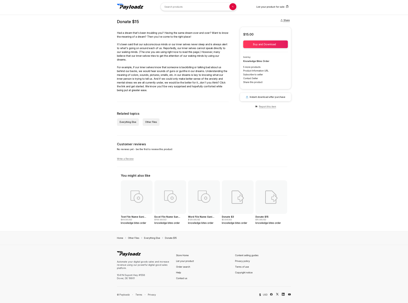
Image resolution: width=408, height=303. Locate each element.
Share (287, 20)
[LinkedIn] (283, 294)
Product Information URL (256, 70)
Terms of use (242, 266)
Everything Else (128, 121)
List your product (185, 261)
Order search (183, 266)
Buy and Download (265, 44)
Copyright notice (244, 272)
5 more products (252, 67)
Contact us (181, 278)
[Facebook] (271, 294)
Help (178, 272)
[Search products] (232, 6)
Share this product (252, 82)
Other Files (151, 121)
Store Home (182, 255)
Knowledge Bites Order (256, 61)
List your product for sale (270, 6)
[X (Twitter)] (277, 294)
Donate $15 (171, 238)
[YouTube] (289, 294)
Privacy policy (242, 261)
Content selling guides (247, 255)
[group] (137, 202)
